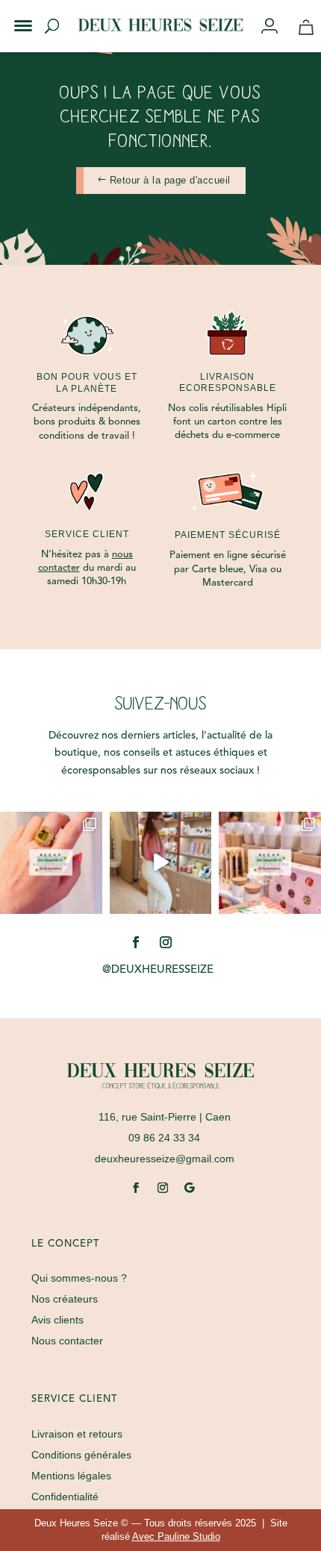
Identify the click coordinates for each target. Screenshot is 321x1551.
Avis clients (57, 1320)
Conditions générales (81, 1455)
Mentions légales (71, 1476)
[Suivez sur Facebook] (136, 942)
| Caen (165, 1117)
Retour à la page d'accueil (170, 180)
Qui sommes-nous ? (79, 1278)
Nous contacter (67, 1341)
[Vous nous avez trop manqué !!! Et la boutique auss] (161, 863)
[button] (13, 13)
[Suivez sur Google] (189, 1187)
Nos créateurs (64, 1299)
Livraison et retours (76, 1434)
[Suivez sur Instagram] (166, 942)
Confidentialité (65, 1497)
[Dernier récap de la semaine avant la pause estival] (270, 863)
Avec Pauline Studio (176, 1536)
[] (275, 27)
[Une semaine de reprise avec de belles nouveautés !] (51, 863)
